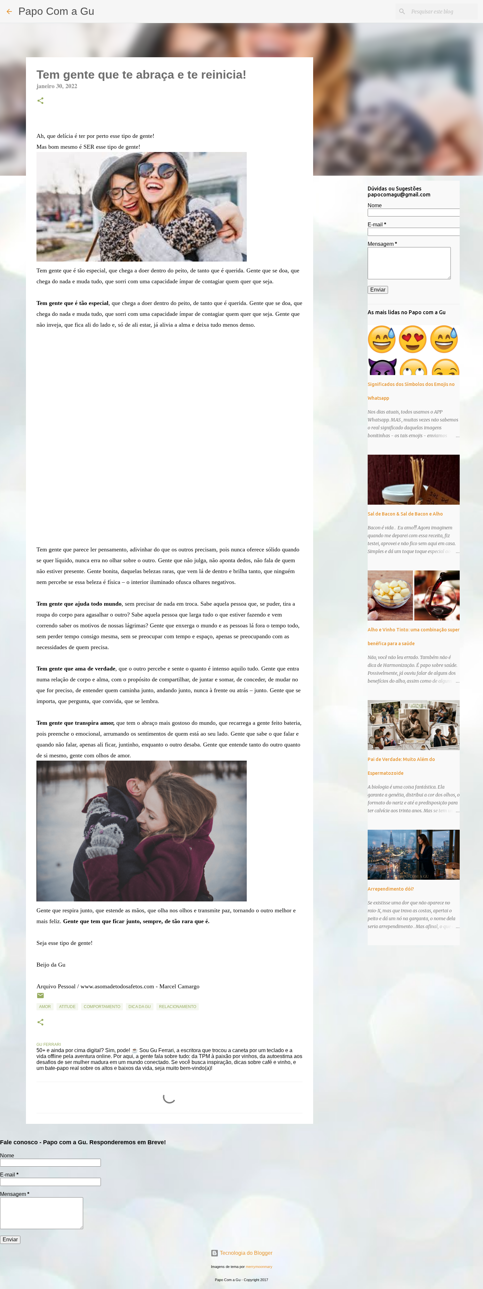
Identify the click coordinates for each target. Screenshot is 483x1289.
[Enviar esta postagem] (40, 998)
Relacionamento (177, 1006)
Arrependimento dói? (391, 889)
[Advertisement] (347, 284)
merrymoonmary (259, 1267)
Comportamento (102, 1006)
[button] (40, 101)
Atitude (67, 1006)
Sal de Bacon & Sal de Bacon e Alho (405, 514)
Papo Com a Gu (56, 11)
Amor (45, 1006)
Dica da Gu (139, 1006)
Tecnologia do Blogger (245, 1253)
